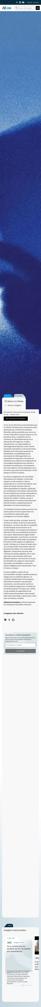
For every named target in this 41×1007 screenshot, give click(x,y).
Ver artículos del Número (16, 419)
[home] (6, 8)
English (29, 2)
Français (36, 2)
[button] (37, 8)
